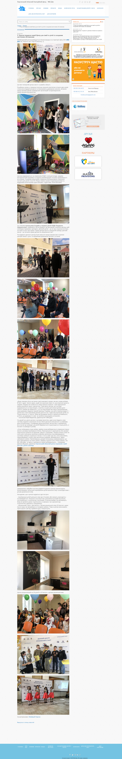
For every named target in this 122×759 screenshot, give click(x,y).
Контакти (76, 746)
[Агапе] (88, 142)
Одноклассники (85, 2)
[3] (102, 21)
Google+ (89, 2)
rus (103, 2)
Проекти (37, 746)
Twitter (82, 2)
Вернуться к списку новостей (25, 722)
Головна (20, 746)
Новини (25, 25)
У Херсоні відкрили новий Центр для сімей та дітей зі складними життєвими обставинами (86, 26)
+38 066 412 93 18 (78, 91)
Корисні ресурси (50, 747)
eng (100, 2)
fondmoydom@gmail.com (88, 94)
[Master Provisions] (88, 174)
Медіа (43, 746)
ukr (97, 2)
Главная (19, 25)
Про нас (26, 747)
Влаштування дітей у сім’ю (64, 747)
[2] (101, 21)
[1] (100, 21)
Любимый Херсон (34, 717)
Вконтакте (87, 2)
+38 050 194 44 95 (78, 88)
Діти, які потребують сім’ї (87, 747)
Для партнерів (100, 747)
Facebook (80, 2)
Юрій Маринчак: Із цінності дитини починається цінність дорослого (87, 31)
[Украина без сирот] (88, 161)
